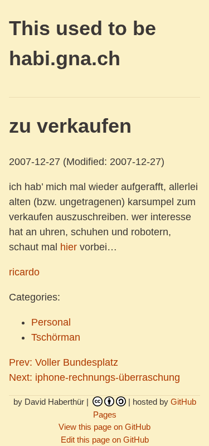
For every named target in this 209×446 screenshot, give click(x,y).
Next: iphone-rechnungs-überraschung (94, 377)
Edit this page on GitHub (105, 439)
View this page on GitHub (104, 427)
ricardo (24, 272)
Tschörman (55, 337)
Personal (51, 322)
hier (68, 247)
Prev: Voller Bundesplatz (63, 362)
